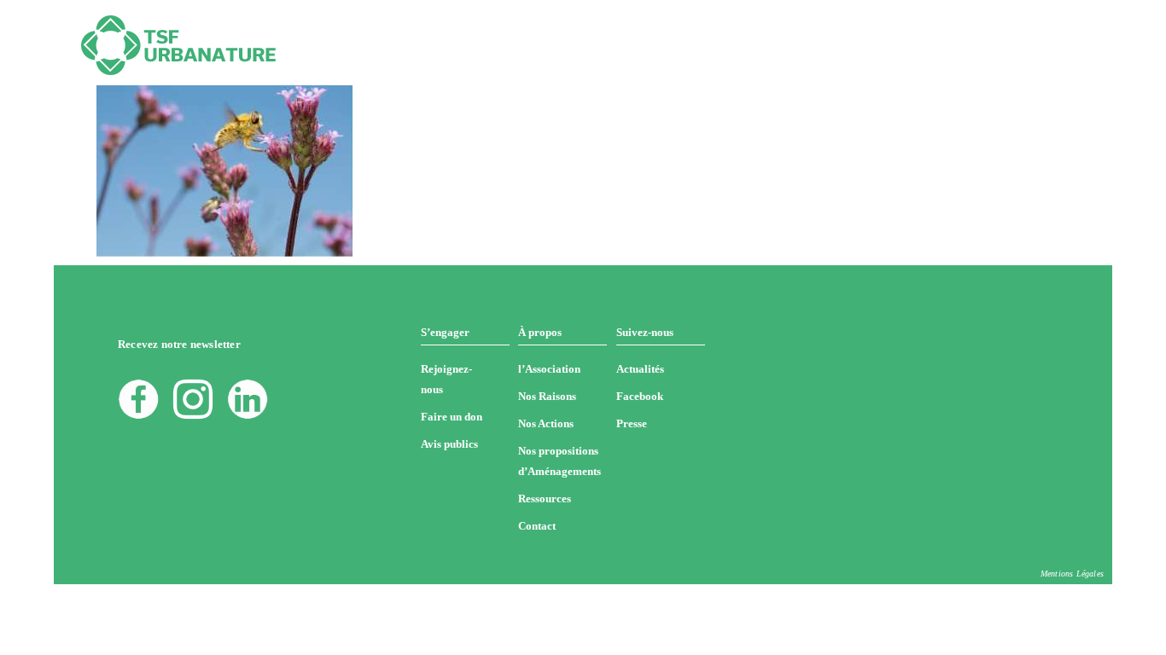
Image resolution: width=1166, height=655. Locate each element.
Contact (537, 525)
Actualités (640, 368)
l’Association (549, 368)
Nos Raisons (547, 396)
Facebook (639, 396)
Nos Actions (546, 423)
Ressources (544, 498)
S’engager (445, 332)
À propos (540, 332)
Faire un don (451, 416)
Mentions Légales (1072, 573)
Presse (631, 423)
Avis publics (449, 444)
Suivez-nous (644, 332)
